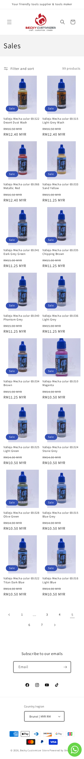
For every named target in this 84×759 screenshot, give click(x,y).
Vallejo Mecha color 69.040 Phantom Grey (21, 317)
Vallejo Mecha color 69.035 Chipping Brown (60, 252)
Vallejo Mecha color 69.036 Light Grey (60, 317)
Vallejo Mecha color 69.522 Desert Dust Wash (21, 120)
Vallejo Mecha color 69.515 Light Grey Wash (60, 120)
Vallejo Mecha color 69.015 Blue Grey (60, 514)
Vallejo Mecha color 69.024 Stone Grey (60, 449)
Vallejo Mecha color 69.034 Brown (21, 383)
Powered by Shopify (61, 750)
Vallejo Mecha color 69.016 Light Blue (60, 580)
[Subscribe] (65, 667)
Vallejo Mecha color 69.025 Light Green (21, 449)
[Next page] (54, 625)
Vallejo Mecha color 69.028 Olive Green (21, 514)
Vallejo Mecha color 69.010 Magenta (60, 383)
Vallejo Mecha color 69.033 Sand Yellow (60, 186)
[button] (9, 22)
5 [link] (72, 614)
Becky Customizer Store (34, 750)
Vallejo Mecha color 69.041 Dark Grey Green (21, 252)
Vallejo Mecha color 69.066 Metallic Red (21, 186)
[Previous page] (9, 615)
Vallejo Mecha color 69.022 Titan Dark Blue (21, 580)
